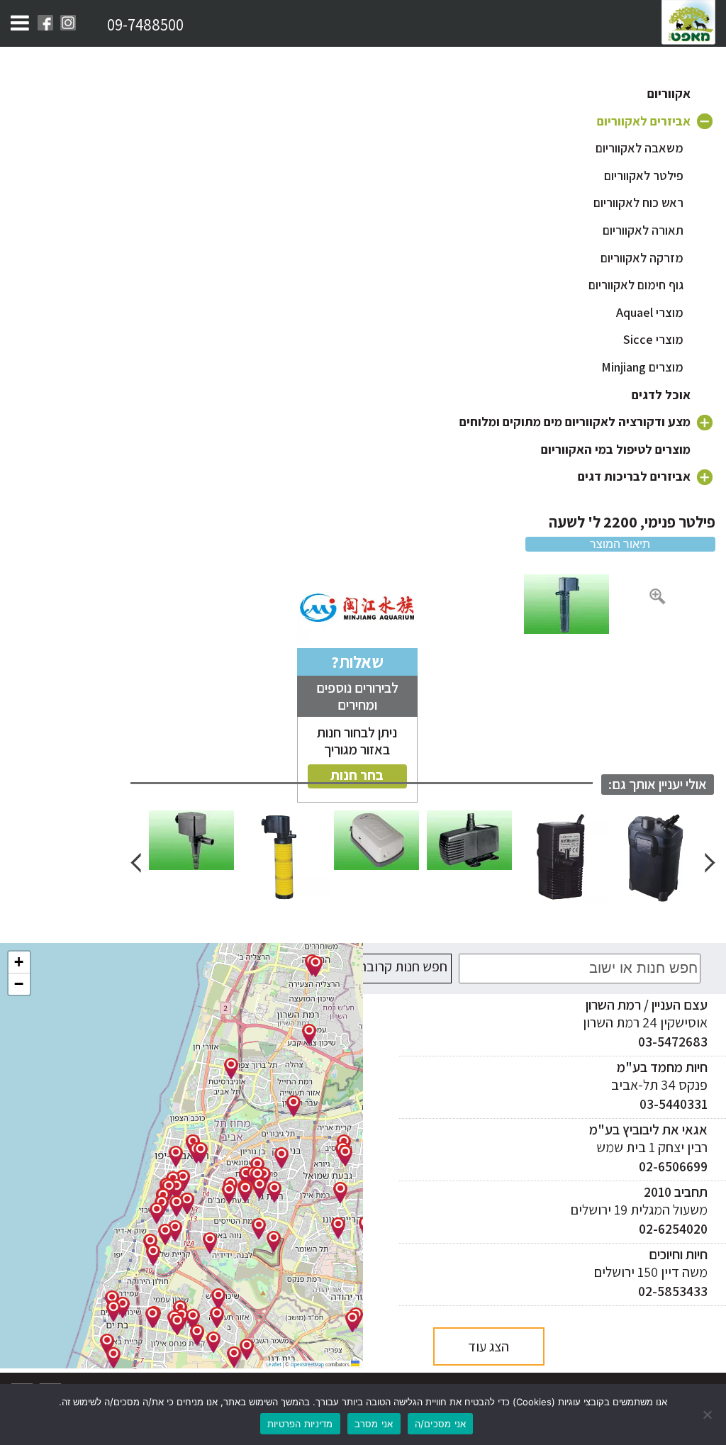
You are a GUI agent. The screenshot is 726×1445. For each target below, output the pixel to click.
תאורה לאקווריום (643, 230)
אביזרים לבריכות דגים (634, 476)
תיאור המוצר (620, 544)
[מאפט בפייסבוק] (45, 23)
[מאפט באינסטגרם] (68, 23)
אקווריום (669, 93)
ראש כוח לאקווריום (638, 202)
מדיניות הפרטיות (300, 1423)
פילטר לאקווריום (643, 175)
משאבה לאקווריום (639, 148)
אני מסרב (373, 1423)
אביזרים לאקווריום (644, 121)
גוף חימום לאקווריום (635, 285)
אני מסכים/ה (441, 1423)
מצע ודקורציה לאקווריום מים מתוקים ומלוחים (575, 421)
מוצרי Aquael (649, 312)
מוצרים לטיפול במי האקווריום (616, 449)
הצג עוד (488, 1346)
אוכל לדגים (661, 394)
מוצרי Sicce (653, 339)
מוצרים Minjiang (642, 367)
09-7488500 (145, 24)
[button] (309, 1034)
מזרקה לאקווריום (642, 258)
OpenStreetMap (307, 1364)
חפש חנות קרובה (403, 966)
